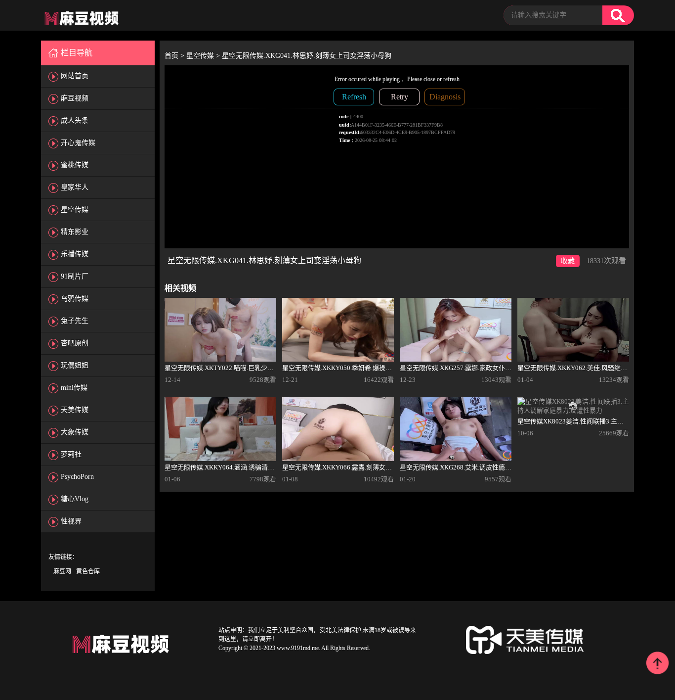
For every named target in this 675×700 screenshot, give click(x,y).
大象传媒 (74, 432)
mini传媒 (74, 387)
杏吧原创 (74, 343)
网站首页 (74, 76)
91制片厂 (74, 276)
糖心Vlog (74, 499)
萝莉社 (71, 454)
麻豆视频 (74, 98)
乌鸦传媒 (74, 298)
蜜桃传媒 (74, 165)
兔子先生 (74, 321)
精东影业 (74, 231)
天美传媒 (74, 410)
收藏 (568, 261)
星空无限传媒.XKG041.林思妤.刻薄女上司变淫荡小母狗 (306, 55)
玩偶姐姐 (74, 365)
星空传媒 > (204, 55)
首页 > (175, 55)
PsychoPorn (77, 476)
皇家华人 (74, 187)
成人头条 (74, 120)
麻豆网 (62, 571)
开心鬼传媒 (78, 142)
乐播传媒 (74, 254)
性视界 (71, 521)
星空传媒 (74, 209)
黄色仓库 (88, 571)
